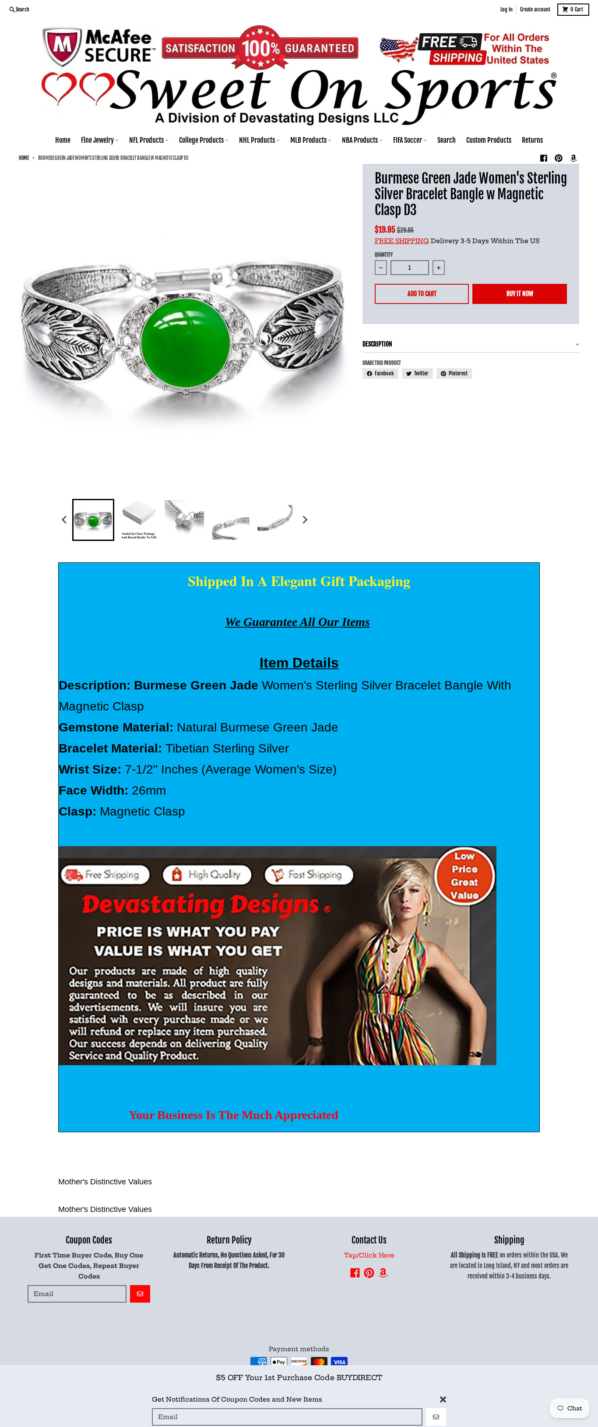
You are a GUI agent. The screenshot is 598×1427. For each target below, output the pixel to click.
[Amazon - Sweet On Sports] (573, 158)
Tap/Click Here (369, 1255)
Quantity (384, 255)
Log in (506, 9)
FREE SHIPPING (402, 241)
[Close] (443, 1395)
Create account (535, 9)
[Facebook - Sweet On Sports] (543, 158)
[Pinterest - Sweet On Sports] (558, 158)
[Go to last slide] (64, 520)
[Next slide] (304, 520)
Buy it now (520, 293)
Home (24, 158)
